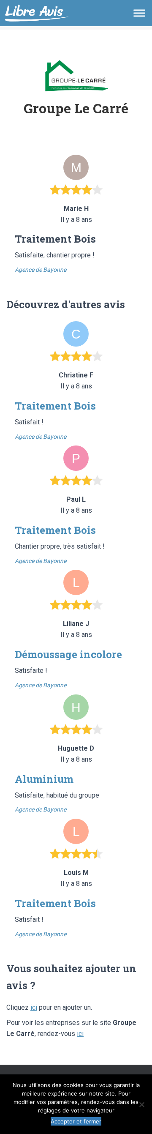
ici (33, 1007)
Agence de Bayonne (40, 269)
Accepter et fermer (76, 1121)
